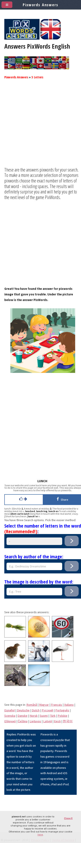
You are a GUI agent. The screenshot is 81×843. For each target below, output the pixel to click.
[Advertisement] (40, 126)
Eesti (57, 721)
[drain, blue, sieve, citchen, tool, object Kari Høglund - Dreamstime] (39, 685)
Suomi (44, 716)
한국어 (68, 721)
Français (56, 705)
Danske (22, 716)
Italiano (69, 705)
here (40, 834)
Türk (53, 716)
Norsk (34, 716)
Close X (68, 818)
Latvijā (47, 721)
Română (31, 705)
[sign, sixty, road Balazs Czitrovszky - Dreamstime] (62, 636)
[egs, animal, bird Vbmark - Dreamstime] (15, 661)
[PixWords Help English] (50, 38)
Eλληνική (10, 721)
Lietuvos (35, 721)
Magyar (44, 705)
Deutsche (23, 710)
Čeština (22, 721)
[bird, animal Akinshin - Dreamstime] (62, 661)
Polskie (62, 716)
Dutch (36, 710)
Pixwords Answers (16, 77)
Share (63, 500)
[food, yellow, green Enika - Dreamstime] (15, 636)
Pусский (47, 710)
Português (62, 710)
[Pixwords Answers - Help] (22, 38)
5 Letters (37, 77)
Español (9, 710)
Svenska (9, 716)
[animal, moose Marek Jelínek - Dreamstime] (15, 685)
